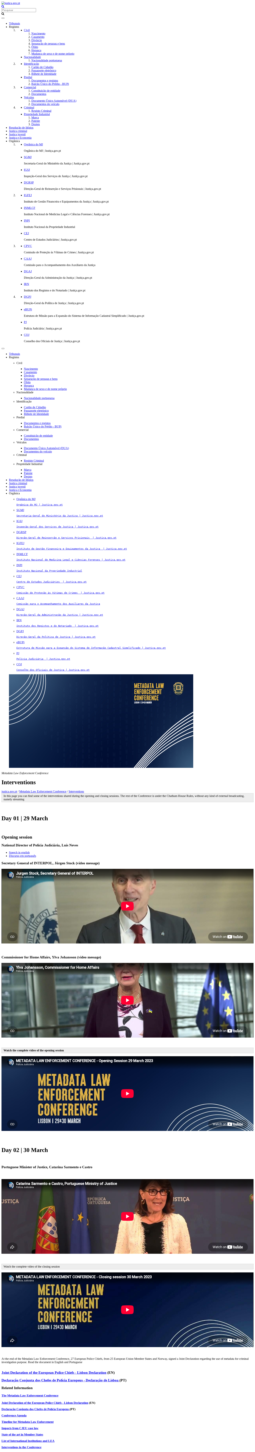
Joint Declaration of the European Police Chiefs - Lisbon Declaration (53, 1373)
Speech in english (19, 852)
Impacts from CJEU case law (19, 1428)
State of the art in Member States (22, 1434)
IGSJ (27, 169)
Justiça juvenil (17, 134)
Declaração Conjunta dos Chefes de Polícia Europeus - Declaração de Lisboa (60, 1380)
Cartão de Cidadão (42, 67)
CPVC (28, 246)
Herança (36, 50)
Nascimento (38, 33)
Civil (27, 30)
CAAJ (28, 258)
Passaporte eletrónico (43, 70)
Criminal (29, 107)
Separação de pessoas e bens (48, 43)
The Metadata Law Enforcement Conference (29, 1395)
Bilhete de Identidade (43, 73)
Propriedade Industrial (37, 114)
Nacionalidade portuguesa (46, 60)
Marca (35, 117)
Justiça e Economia (20, 137)
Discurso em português (22, 855)
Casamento (37, 36)
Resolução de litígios (21, 127)
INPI (27, 220)
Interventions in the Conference (21, 1447)
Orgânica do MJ (33, 144)
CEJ (26, 233)
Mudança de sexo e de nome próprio (52, 53)
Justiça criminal (18, 131)
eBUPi (28, 309)
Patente (35, 120)
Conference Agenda (14, 1415)
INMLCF (29, 207)
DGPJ (27, 296)
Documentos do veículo (45, 104)
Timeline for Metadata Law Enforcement (27, 1421)
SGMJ (28, 157)
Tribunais (14, 23)
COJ (26, 334)
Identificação (31, 63)
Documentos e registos (44, 80)
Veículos (29, 97)
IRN (26, 284)
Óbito (34, 47)
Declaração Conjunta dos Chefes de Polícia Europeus (35, 1409)
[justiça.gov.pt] (10, 3)
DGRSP (29, 182)
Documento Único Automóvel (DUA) (53, 100)
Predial (28, 77)
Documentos (38, 94)
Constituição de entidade (45, 90)
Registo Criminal (41, 110)
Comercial (30, 87)
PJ (25, 322)
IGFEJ (28, 195)
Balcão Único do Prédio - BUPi (50, 83)
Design (35, 124)
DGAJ (28, 271)
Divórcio (36, 40)
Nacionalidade (32, 57)
